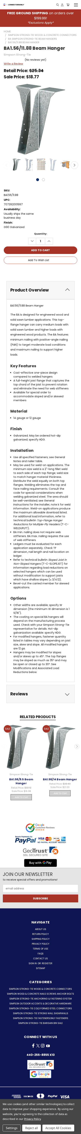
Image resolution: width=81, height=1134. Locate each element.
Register (47, 963)
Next (74, 165)
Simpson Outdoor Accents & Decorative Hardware (40, 1003)
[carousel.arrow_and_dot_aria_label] (43, 179)
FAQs (41, 953)
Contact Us (40, 958)
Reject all (31, 1128)
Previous (6, 165)
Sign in (33, 963)
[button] (40, 1074)
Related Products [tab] (38, 716)
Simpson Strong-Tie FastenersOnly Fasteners (40, 1018)
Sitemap (40, 968)
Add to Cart (21, 797)
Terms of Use (40, 948)
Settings (12, 1128)
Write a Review (13, 64)
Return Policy (40, 934)
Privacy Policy (40, 943)
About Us (40, 929)
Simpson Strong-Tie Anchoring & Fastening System (40, 998)
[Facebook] (28, 271)
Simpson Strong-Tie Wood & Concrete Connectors (40, 988)
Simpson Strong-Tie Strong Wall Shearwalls (40, 1013)
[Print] (41, 271)
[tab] (40, 290)
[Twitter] (47, 271)
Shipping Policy (41, 939)
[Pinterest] (54, 271)
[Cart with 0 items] (68, 4)
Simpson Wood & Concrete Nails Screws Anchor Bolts (40, 993)
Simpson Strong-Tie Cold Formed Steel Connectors (40, 1008)
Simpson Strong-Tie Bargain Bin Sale (40, 1023)
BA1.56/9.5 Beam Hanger (21, 781)
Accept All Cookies (58, 1128)
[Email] (35, 271)
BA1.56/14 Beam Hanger (60, 779)
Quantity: (40, 234)
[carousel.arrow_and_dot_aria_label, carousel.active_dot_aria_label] (37, 179)
